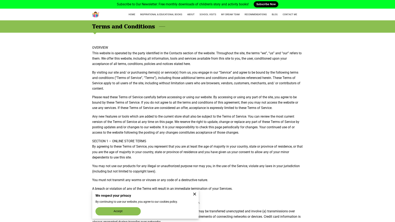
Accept (118, 211)
